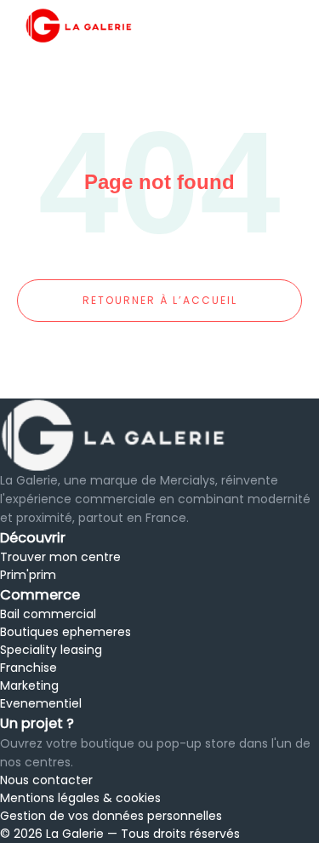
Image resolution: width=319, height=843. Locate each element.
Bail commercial (48, 613)
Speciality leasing (51, 649)
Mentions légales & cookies (80, 797)
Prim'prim (28, 574)
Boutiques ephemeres (65, 631)
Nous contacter (46, 780)
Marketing (29, 685)
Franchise (28, 667)
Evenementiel (41, 703)
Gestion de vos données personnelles (111, 815)
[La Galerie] (159, 435)
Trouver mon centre (60, 556)
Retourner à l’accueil (160, 300)
